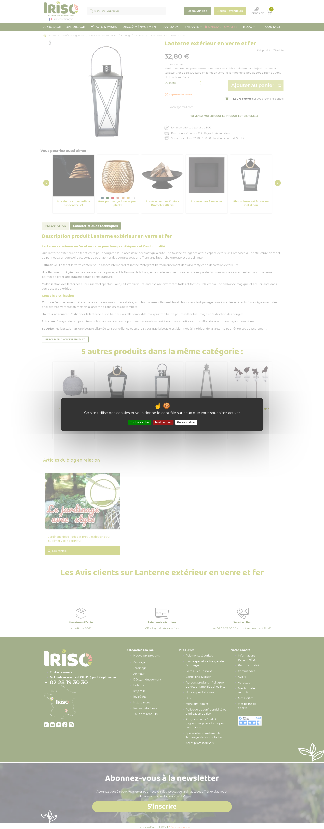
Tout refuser (163, 422)
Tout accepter (139, 422)
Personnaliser (186, 422)
